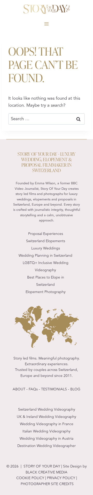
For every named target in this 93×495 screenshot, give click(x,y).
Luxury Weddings (45, 248)
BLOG (75, 389)
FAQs (33, 389)
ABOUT (19, 389)
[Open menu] (46, 23)
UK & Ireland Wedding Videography (46, 416)
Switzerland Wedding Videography (46, 409)
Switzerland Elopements (45, 241)
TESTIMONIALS (54, 389)
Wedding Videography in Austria (46, 438)
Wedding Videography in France (46, 424)
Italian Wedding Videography (46, 431)
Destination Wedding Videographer (46, 446)
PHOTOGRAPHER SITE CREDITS (47, 484)
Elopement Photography (46, 292)
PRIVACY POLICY (60, 478)
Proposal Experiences (45, 233)
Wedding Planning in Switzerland (45, 255)
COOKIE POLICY (30, 478)
